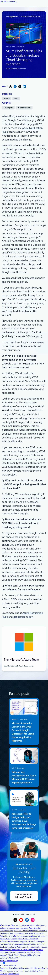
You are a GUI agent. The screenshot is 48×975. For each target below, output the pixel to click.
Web (16, 98)
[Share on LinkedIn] (24, 86)
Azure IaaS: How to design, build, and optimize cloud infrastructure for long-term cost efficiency (24, 820)
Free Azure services (39, 931)
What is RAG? (14, 958)
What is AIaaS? (13, 955)
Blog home (13, 16)
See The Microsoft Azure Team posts (18, 666)
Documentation (18, 944)
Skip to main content (8, 1)
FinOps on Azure (26, 933)
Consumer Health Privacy (10, 968)
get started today (23, 616)
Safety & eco (38, 971)
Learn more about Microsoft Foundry (24, 896)
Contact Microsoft (34, 968)
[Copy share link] (10, 86)
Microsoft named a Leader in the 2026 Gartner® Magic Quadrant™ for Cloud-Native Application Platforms (23, 732)
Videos (13, 950)
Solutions (10, 936)
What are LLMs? (26, 955)
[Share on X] (19, 86)
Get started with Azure (21, 925)
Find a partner (5, 944)
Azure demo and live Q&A (28, 939)
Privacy (45, 968)
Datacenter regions (7, 928)
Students (3, 947)
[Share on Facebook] (15, 86)
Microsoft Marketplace (36, 941)
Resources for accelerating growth (27, 936)
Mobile (6, 98)
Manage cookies (6, 971)
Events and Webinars (16, 947)
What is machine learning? (20, 952)
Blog (26, 944)
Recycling (3, 974)
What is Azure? (6, 925)
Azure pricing (26, 931)
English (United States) (9, 961)
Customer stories (6, 931)
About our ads (13, 974)
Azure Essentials (35, 928)
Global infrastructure (38, 925)
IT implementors (24, 107)
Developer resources (36, 944)
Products (17, 931)
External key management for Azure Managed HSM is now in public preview (24, 777)
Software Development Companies (13, 941)
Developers (8, 107)
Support (14, 939)
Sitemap (23, 968)
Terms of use (18, 971)
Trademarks (28, 971)
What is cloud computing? (26, 950)
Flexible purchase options (10, 933)
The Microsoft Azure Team (17, 68)
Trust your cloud (21, 928)
